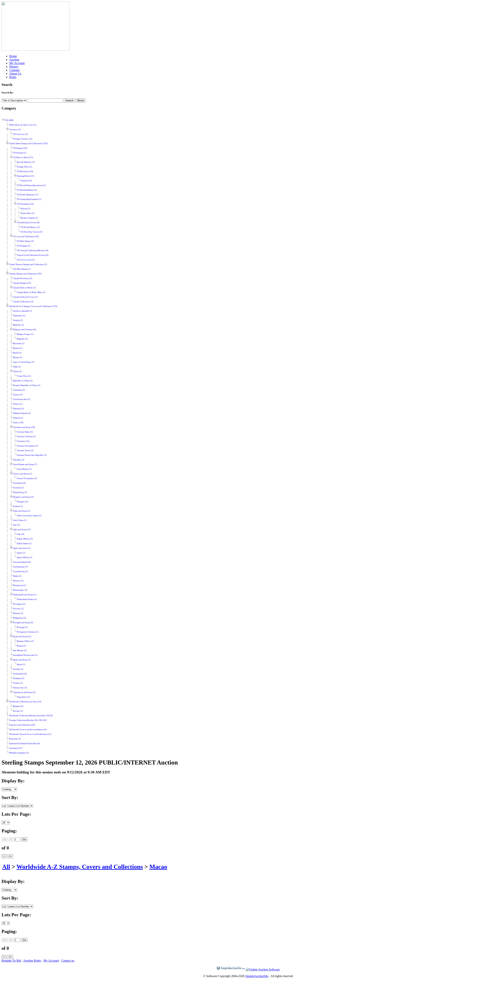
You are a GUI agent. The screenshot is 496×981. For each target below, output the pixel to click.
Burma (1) (17, 357)
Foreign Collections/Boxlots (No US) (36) (27, 720)
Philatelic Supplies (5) (19, 753)
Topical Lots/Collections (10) (22, 725)
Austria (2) (18, 320)
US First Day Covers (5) (31, 232)
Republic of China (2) (23, 381)
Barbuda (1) (18, 325)
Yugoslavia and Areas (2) (24, 692)
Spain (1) (21, 664)
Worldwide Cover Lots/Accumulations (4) (27, 729)
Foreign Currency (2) (22, 139)
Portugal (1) (22, 627)
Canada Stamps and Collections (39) (25, 274)
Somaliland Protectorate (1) (25, 655)
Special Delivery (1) (26, 162)
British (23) (18, 706)
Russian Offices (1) (25, 641)
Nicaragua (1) (19, 604)
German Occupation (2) (27, 446)
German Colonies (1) (26, 436)
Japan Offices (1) (24, 557)
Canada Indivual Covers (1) (25, 297)
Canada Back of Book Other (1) (31, 292)
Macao (158, 866)
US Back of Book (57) (23, 157)
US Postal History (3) (30, 227)
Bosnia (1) (17, 348)
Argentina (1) (19, 316)
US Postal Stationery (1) (27, 195)
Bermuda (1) (18, 343)
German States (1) (25, 432)
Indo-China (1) (20, 520)
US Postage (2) (23, 246)
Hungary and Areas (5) (23, 497)
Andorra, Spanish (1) (22, 311)
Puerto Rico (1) (27, 213)
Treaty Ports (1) (24, 376)
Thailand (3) (18, 678)
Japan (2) (21, 553)
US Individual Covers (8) (28, 223)
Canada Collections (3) (23, 302)
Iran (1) (16, 525)
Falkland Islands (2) (22, 413)
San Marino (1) (20, 650)
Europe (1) (18, 711)
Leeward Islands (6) (22, 562)
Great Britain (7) (24, 469)
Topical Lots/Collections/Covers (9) (32, 255)
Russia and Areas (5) (22, 636)
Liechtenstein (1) (20, 567)
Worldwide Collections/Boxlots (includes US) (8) (31, 716)
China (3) (17, 371)
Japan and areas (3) (21, 548)
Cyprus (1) (18, 395)
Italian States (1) (24, 543)
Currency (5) (15, 129)
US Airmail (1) (19, 153)
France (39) (18, 423)
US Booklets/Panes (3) (27, 190)
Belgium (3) (22, 339)
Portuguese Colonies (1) (27, 632)
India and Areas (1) (21, 511)
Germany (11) (23, 441)
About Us (15, 73)
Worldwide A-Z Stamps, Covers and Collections (79, 866)
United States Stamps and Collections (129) (28, 143)
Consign (14, 70)
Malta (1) (17, 576)
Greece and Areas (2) (22, 474)
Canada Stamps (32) (22, 283)
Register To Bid (11, 960)
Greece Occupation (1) (27, 478)
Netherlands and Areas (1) (24, 595)
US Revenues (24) (25, 171)
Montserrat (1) (19, 585)
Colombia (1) (19, 390)
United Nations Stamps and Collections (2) (28, 264)
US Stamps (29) (20, 148)
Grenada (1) (18, 488)
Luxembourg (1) (20, 571)
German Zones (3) (25, 450)
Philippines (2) (19, 618)
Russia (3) (21, 646)
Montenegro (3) (20, 590)
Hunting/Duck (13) (25, 176)
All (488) (9, 120)
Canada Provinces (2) (22, 278)
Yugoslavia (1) (23, 697)
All (6, 866)
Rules (12, 77)
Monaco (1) (18, 581)
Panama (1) (18, 613)
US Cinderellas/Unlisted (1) (29, 199)
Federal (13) (26, 181)
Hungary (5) (22, 502)
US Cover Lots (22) (25, 260)
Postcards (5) (15, 739)
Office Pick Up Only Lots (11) (22, 125)
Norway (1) (18, 609)
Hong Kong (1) (20, 492)
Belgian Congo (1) (25, 334)
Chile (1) (17, 367)
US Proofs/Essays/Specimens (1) (31, 185)
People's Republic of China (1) (26, 385)
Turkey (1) (18, 683)
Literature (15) (15, 748)
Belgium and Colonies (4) (24, 329)
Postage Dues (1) (24, 167)
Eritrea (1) (17, 404)
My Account (17, 63)
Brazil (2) (17, 353)
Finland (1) (18, 418)
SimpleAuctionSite (256, 976)
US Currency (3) (20, 134)
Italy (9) (20, 534)
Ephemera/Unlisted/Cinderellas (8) (24, 743)
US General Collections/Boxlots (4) (32, 250)
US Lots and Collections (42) (26, 236)
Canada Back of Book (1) (24, 288)
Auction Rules (32, 960)
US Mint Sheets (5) (25, 241)
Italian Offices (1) (25, 539)
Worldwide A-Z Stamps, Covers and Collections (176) (33, 306)
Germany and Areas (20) (24, 427)
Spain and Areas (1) (22, 660)
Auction (14, 59)
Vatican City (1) (20, 688)
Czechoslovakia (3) (21, 399)
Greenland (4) (19, 483)
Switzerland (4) (20, 674)
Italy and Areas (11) (22, 529)
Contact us (67, 960)
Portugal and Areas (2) (23, 623)
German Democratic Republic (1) (32, 455)
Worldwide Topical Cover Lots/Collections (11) (30, 734)
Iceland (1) (18, 506)
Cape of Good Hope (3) (23, 362)
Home (13, 56)
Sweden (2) (18, 669)
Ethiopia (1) (18, 409)
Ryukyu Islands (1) (29, 218)
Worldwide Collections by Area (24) (25, 702)
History (13, 66)
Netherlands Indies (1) (27, 599)
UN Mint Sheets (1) (21, 269)
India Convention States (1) (29, 516)
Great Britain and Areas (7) (25, 464)
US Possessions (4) (25, 204)
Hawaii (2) (25, 209)
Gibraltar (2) (18, 460)
